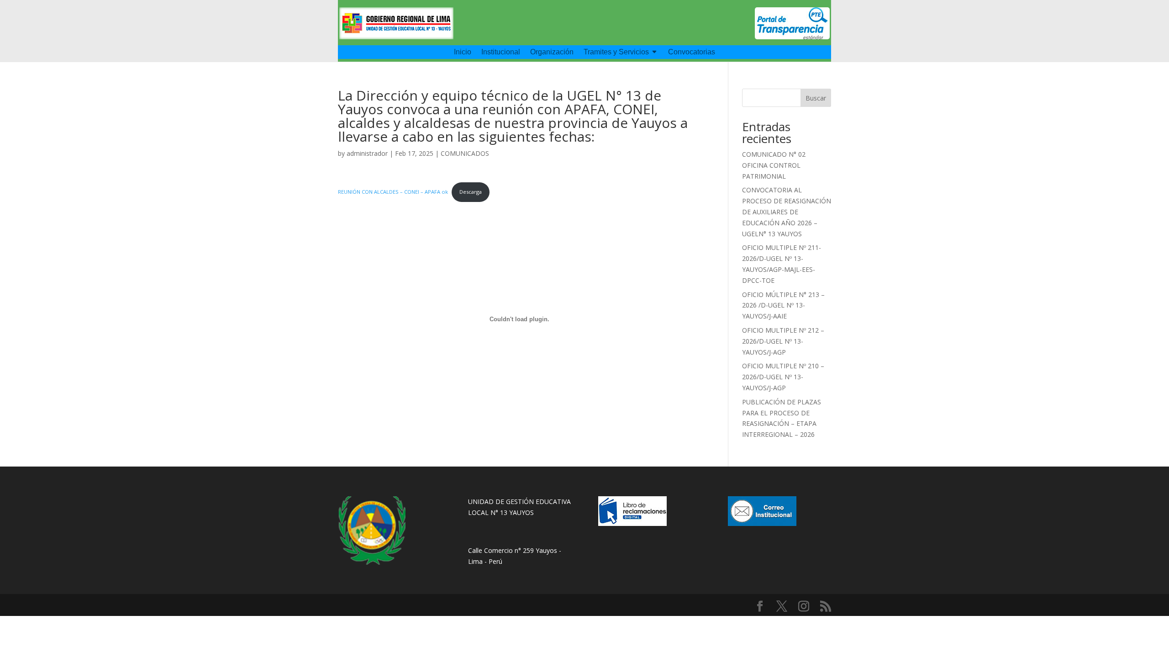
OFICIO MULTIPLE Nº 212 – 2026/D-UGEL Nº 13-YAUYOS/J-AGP (783, 341)
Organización (552, 52)
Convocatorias (691, 52)
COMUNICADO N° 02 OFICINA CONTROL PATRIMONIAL (774, 165)
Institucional (500, 52)
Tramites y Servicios (616, 52)
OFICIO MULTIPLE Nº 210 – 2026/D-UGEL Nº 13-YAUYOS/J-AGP (783, 376)
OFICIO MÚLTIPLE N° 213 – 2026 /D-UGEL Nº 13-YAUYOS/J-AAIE (783, 305)
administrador (367, 153)
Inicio (462, 52)
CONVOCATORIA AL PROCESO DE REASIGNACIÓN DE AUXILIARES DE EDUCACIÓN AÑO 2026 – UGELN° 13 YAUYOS (786, 212)
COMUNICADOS (465, 153)
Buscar (816, 98)
